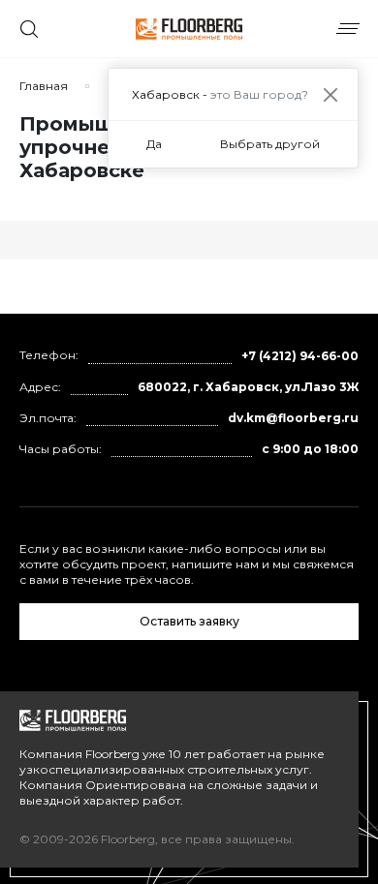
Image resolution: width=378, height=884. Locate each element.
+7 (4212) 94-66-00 (300, 356)
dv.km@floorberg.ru (293, 418)
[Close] (330, 94)
